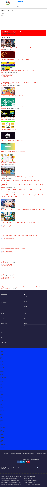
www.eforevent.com (4, 470)
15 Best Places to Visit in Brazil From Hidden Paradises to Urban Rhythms (20, 235)
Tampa (1, 438)
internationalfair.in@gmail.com (41, 453)
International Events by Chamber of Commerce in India (15, 151)
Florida (4, 262)
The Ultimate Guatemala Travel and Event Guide (13, 248)
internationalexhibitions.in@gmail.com (28, 453)
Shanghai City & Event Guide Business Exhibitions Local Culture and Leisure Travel (23, 209)
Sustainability (5, 108)
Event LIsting (5, 119)
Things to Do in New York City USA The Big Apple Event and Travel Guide (20, 287)
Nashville (1, 408)
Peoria (1, 417)
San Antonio (2, 428)
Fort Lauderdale (2, 388)
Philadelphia (2, 418)
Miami (1, 404)
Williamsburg (2, 447)
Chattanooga (2, 371)
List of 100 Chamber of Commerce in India (12, 140)
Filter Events (20, 1)
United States (2, 441)
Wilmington (2, 448)
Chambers (4, 141)
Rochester (1, 424)
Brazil (4, 236)
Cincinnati (1, 374)
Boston (1, 360)
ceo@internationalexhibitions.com (16, 453)
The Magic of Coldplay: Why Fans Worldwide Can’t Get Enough (17, 47)
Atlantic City (2, 355)
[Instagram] (26, 462)
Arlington (1, 351)
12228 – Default (6, 23)
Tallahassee (2, 437)
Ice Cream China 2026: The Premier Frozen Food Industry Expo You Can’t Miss (21, 180)
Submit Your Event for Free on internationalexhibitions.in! (16, 117)
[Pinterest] (28, 462)
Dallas (1, 380)
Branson (1, 364)
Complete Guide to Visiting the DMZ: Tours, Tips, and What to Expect (19, 176)
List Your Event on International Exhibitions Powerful (15, 59)
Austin (1, 357)
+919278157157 (6, 453)
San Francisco (2, 431)
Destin (1, 384)
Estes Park (1, 387)
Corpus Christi (2, 378)
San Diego (2, 430)
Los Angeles (2, 401)
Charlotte (1, 368)
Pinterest (3, 18)
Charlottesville (2, 370)
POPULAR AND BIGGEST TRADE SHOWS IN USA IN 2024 (17, 70)
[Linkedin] (23, 462)
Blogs (2, 49)
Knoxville (1, 397)
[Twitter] (21, 462)
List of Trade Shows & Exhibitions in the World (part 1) (31, 459)
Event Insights (3, 182)
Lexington (1, 400)
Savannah (1, 434)
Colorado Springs (3, 377)
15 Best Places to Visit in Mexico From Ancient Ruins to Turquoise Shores (20, 222)
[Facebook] (18, 462)
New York (4, 288)
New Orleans (2, 410)
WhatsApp (3, 19)
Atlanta (1, 354)
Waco (1, 443)
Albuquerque (2, 348)
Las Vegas (1, 398)
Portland (1, 423)
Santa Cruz (2, 433)
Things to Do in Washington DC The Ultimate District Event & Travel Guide (20, 274)
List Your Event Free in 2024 (8, 129)
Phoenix (1, 420)
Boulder (1, 361)
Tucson (1, 440)
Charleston (2, 367)
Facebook (3, 17)
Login (17, 6)
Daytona (1, 381)
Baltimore (1, 358)
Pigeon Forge (2, 421)
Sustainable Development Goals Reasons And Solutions (15, 107)
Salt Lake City (2, 427)
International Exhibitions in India (9, 162)
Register (20, 6)
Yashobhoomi (3, 85)
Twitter (3, 16)
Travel (2, 178)
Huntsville (1, 391)
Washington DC (2, 444)
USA (3, 72)
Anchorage (2, 350)
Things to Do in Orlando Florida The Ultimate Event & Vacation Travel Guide (21, 261)
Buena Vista (2, 365)
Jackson (1, 394)
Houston (1, 390)
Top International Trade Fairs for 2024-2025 (12, 95)
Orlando (1, 414)
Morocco (1, 407)
